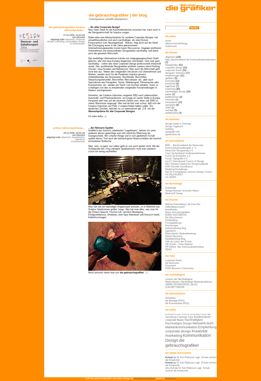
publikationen (172, 97)
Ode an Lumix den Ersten (178, 241)
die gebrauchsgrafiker (182, 343)
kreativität (170, 83)
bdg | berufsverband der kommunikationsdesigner (190, 59)
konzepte (170, 81)
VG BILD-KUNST (174, 174)
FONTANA (170, 188)
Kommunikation (197, 335)
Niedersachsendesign (176, 169)
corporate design (173, 67)
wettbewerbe (171, 113)
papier (168, 94)
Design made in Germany (178, 123)
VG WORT (170, 177)
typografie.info (172, 131)
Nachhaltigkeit (194, 319)
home (168, 40)
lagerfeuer (80, 139)
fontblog (169, 129)
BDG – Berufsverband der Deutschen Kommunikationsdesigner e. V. (184, 146)
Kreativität (200, 331)
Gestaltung (170, 317)
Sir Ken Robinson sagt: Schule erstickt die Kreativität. (187, 369)
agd (209, 314)
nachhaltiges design (75, 41)
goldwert (169, 78)
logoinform (170, 230)
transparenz (171, 102)
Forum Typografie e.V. (176, 158)
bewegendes (78, 137)
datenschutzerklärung (176, 43)
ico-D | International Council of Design (184, 161)
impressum (171, 46)
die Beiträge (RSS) (174, 300)
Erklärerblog (171, 220)
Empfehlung (207, 327)
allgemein (70, 39)
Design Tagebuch (174, 126)
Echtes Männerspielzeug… (69, 127)
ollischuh (169, 368)
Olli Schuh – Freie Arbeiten (179, 244)
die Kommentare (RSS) (177, 303)
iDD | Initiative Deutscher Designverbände (186, 164)
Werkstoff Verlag (173, 193)
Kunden (178, 314)
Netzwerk (199, 323)
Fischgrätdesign (173, 222)
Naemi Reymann (173, 236)
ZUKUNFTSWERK (174, 287)
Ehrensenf (170, 265)
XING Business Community (179, 268)
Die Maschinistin (173, 217)
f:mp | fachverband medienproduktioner (185, 153)
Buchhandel (169, 314)
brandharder (171, 209)
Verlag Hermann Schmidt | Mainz (182, 190)
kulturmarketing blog (175, 228)
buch (209, 323)
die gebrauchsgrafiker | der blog (118, 15)
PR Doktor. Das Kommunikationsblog (184, 246)
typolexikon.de (172, 134)
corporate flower (173, 70)
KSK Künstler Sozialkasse (179, 166)
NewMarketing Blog (175, 238)
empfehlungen (172, 75)
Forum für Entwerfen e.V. (178, 156)
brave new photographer (177, 212)
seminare (170, 99)
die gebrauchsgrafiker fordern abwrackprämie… (67, 28)
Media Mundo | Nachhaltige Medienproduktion (188, 281)
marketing (59, 41)
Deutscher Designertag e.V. (179, 150)
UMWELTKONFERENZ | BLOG (181, 284)
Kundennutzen (202, 316)
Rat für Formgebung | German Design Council (188, 172)
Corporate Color (185, 317)
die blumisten (172, 263)
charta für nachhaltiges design (194, 314)
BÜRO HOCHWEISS (176, 215)
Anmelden (170, 298)
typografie (170, 105)
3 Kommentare (78, 141)
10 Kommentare (77, 44)
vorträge (169, 110)
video (168, 107)
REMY (168, 249)
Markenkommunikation (181, 327)
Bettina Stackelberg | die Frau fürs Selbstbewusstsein (182, 205)
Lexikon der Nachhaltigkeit (178, 279)
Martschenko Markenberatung (180, 233)
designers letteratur (175, 73)
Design (171, 340)
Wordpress (170, 378)
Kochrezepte (171, 225)
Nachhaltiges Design (178, 323)
